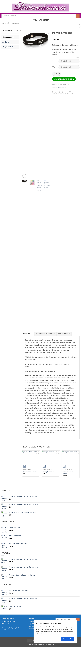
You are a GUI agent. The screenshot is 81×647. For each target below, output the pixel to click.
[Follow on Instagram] (6, 628)
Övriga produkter (8, 47)
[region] (55, 631)
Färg (53, 67)
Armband (5, 42)
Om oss (31, 619)
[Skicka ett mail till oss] (14, 628)
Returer (31, 629)
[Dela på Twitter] (61, 92)
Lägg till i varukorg (64, 79)
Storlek (54, 61)
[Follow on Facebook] (3, 628)
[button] (3, 6)
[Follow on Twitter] (10, 628)
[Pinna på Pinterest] (68, 92)
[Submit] (78, 16)
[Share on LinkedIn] (71, 92)
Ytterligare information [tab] (45, 334)
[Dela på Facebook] (57, 92)
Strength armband (48, 472)
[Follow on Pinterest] (17, 628)
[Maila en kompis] (64, 92)
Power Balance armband (30, 472)
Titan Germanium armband (68, 472)
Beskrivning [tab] (27, 334)
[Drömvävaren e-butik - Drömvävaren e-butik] (40, 7)
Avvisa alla (53, 639)
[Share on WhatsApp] (54, 92)
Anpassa (41, 639)
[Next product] (79, 25)
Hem (3, 23)
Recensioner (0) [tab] (64, 334)
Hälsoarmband (13, 23)
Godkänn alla (67, 639)
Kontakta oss (33, 621)
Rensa (78, 57)
